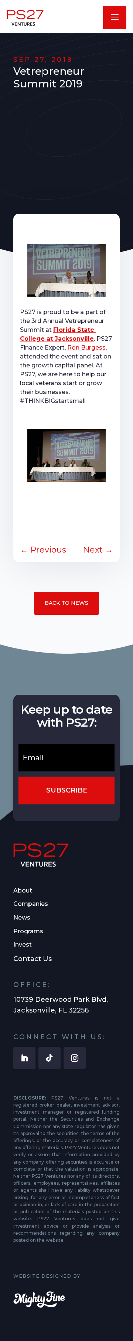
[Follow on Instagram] (75, 1058)
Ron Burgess (86, 347)
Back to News (66, 603)
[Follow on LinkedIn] (24, 1058)
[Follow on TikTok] (49, 1058)
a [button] (115, 17)
